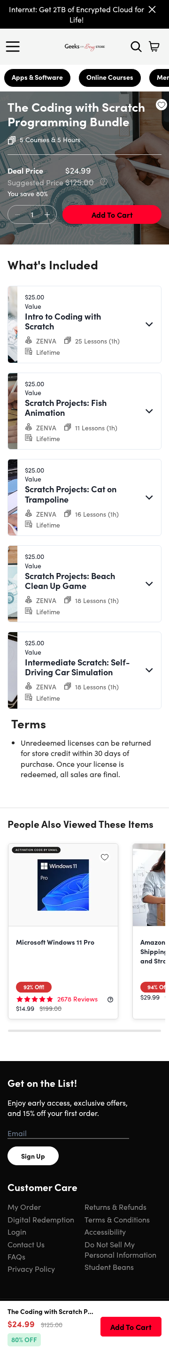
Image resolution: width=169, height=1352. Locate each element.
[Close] (152, 9)
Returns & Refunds (115, 1206)
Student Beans (109, 1266)
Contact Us (26, 1244)
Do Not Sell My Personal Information (120, 1249)
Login (17, 1231)
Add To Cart (112, 214)
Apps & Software (37, 77)
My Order (24, 1206)
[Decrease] (17, 215)
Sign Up (33, 1156)
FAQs (16, 1256)
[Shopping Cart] (154, 46)
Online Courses (109, 77)
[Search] (136, 46)
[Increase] (47, 215)
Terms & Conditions (117, 1219)
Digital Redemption (41, 1219)
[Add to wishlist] (161, 104)
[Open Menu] (15, 46)
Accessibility (105, 1231)
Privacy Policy (31, 1268)
